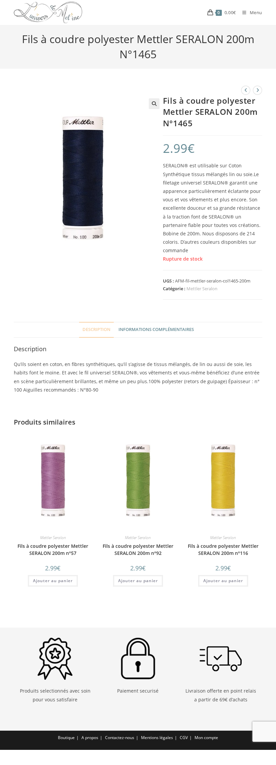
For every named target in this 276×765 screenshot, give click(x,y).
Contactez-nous (119, 737)
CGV (184, 737)
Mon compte (206, 737)
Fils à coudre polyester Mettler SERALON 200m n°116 (223, 549)
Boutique (66, 737)
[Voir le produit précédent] (245, 90)
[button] (154, 103)
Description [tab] (96, 329)
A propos (89, 737)
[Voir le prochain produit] (257, 90)
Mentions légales (157, 737)
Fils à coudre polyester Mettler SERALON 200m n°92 (138, 549)
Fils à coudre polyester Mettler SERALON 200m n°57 (53, 549)
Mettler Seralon (201, 289)
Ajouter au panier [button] (53, 581)
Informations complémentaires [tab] (156, 329)
